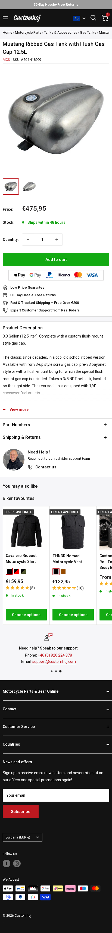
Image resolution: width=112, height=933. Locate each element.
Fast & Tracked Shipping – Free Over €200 (44, 303)
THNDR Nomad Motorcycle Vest (67, 559)
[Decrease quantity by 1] (28, 239)
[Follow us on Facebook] (6, 863)
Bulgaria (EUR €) (18, 837)
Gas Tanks (88, 32)
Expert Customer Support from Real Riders (45, 310)
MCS (6, 60)
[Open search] (94, 18)
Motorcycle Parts (28, 32)
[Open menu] (5, 18)
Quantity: (11, 239)
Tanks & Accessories (60, 32)
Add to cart (56, 259)
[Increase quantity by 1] (57, 239)
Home (7, 32)
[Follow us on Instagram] (17, 863)
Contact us (45, 467)
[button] (18, 587)
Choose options (26, 615)
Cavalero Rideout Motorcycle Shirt (21, 558)
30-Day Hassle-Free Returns (33, 295)
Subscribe (20, 811)
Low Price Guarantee (27, 287)
